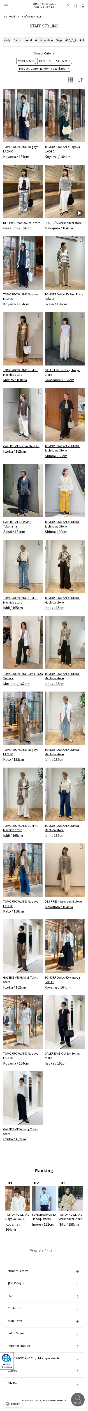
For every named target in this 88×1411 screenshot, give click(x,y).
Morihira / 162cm (16, 683)
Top (5, 16)
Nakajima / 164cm (17, 228)
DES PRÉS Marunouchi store (21, 223)
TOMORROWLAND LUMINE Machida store (20, 372)
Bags (59, 40)
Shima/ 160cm (56, 455)
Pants (17, 40)
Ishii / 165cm (13, 607)
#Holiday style (44, 40)
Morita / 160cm (15, 379)
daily (7, 40)
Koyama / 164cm (16, 156)
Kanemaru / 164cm (59, 379)
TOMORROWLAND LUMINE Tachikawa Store (62, 448)
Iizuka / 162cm (14, 451)
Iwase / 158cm (56, 304)
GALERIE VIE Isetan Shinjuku (21, 446)
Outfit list (15, 16)
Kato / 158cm (13, 759)
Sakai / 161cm (14, 531)
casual (28, 40)
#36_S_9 (70, 40)
